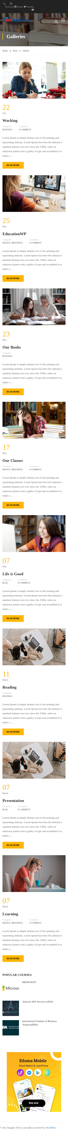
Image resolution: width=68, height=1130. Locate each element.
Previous (5, 80)
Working (9, 120)
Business (7, 129)
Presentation (13, 800)
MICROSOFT (29, 982)
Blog (5, 583)
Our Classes (12, 460)
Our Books (11, 347)
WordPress (51, 1127)
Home (5, 50)
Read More (13, 165)
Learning (10, 914)
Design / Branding (12, 243)
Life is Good (12, 574)
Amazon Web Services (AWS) (37, 1001)
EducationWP (14, 234)
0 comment (25, 129)
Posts (15, 50)
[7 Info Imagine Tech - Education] (16, 19)
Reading (9, 687)
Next (63, 80)
